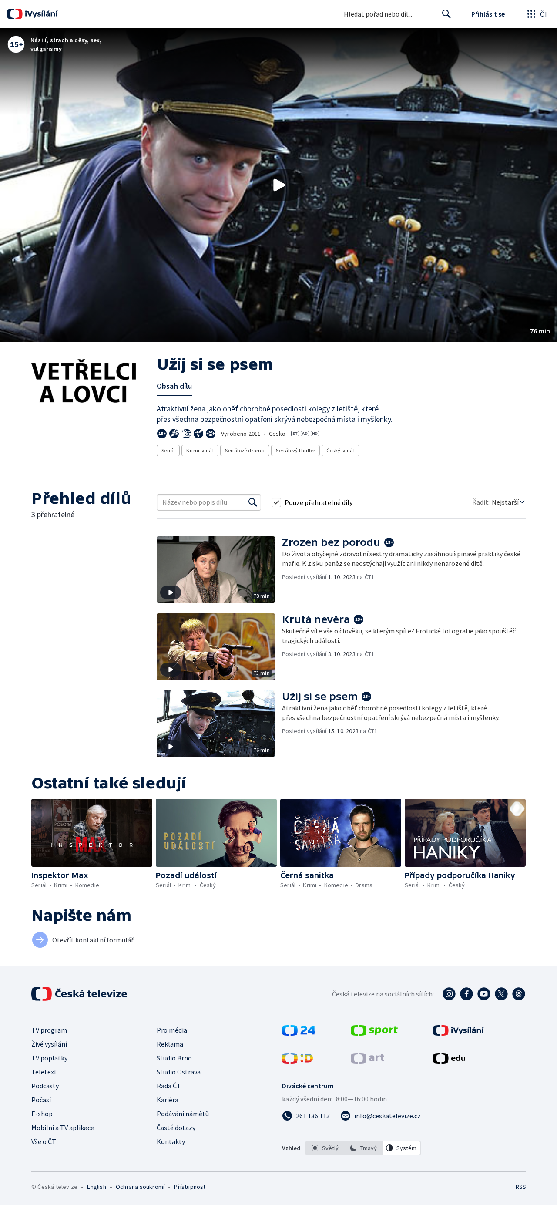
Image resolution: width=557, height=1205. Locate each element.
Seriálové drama (245, 450)
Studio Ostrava (179, 1071)
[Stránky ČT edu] (449, 1061)
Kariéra (167, 1099)
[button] (278, 185)
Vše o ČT (43, 1141)
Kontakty (171, 1141)
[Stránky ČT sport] (374, 1033)
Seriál (168, 450)
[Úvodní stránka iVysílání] (40, 14)
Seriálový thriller (295, 450)
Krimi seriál (200, 450)
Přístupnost (189, 1187)
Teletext (44, 1071)
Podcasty (45, 1085)
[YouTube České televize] (484, 994)
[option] (325, 1148)
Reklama (170, 1044)
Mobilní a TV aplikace (62, 1127)
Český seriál (340, 450)
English (96, 1187)
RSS (521, 1187)
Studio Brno (174, 1058)
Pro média (172, 1030)
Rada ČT (169, 1085)
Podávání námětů (183, 1113)
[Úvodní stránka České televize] (80, 994)
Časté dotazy (176, 1127)
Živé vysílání (49, 1044)
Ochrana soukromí (140, 1187)
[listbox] (363, 1148)
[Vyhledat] (252, 502)
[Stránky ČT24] (298, 1033)
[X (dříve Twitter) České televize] (501, 994)
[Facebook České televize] (466, 994)
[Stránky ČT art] (367, 1061)
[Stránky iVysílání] (458, 1033)
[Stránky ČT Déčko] (297, 1061)
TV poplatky (49, 1058)
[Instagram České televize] (449, 994)
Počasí (41, 1099)
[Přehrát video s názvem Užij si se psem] (278, 185)
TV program (49, 1030)
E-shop (42, 1113)
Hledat (446, 14)
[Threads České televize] (519, 994)
